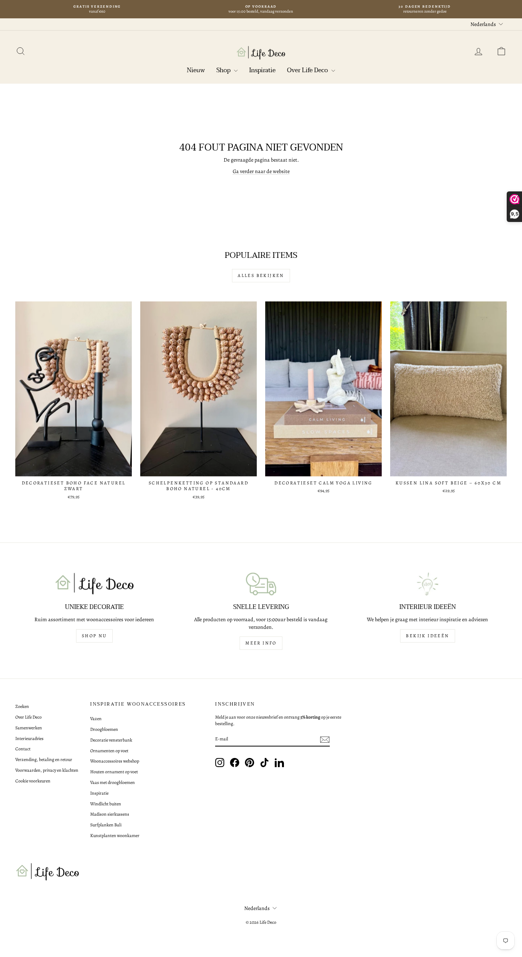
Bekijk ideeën (427, 636)
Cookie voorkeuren (32, 781)
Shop (224, 70)
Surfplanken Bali (106, 825)
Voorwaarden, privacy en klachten (46, 770)
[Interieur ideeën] (428, 584)
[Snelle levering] (261, 584)
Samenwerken (28, 728)
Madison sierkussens (109, 814)
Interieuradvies (29, 738)
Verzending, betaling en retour (43, 759)
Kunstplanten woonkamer (114, 835)
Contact (23, 749)
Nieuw (196, 70)
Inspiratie (262, 70)
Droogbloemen (104, 729)
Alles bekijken (261, 275)
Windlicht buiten (105, 804)
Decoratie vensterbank (111, 740)
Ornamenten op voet (109, 751)
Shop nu (94, 636)
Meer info (261, 643)
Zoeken (22, 706)
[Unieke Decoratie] (94, 584)
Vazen (96, 719)
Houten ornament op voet (114, 772)
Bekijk (73, 468)
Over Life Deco (308, 70)
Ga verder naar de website (261, 171)
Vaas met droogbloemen (112, 782)
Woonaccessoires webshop (114, 761)
